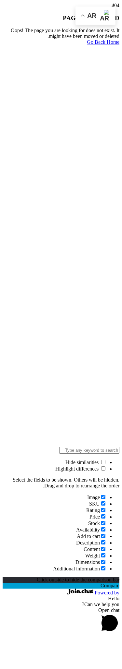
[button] (61, 620)
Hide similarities (82, 462)
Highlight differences (77, 469)
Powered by (106, 592)
